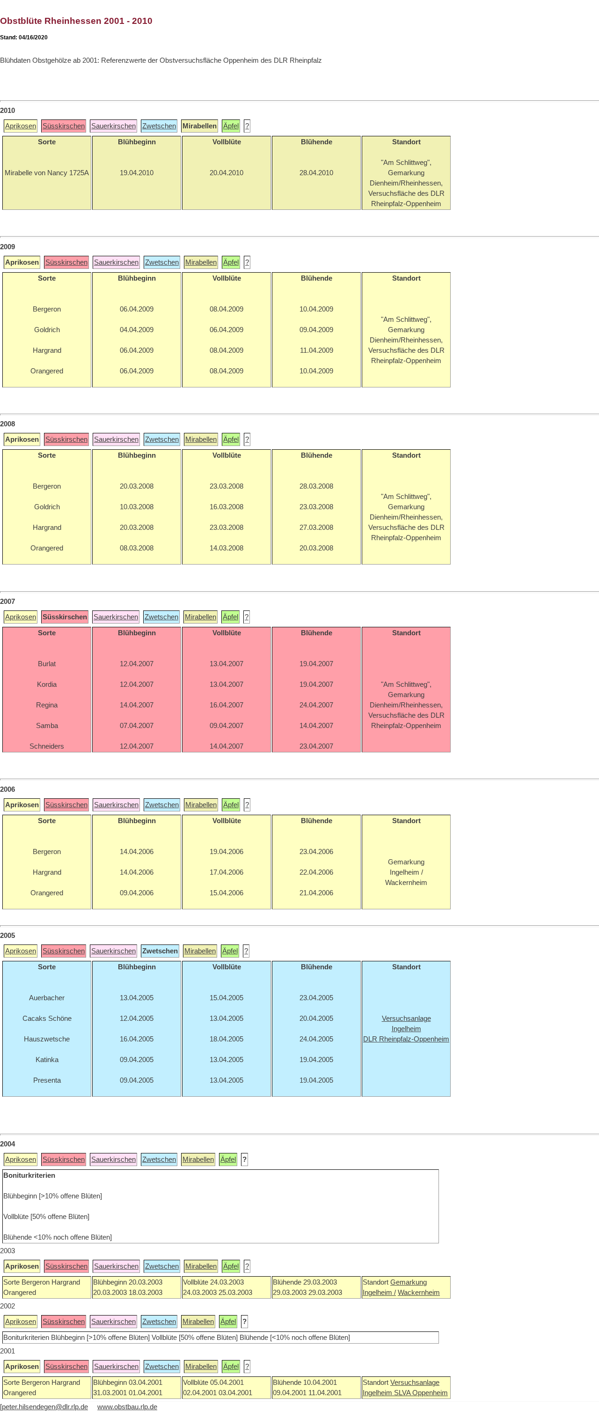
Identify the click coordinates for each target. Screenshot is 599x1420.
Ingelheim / (379, 1292)
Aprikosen (20, 126)
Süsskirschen (64, 126)
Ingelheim (378, 1393)
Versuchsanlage (414, 1382)
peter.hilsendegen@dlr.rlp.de (45, 1407)
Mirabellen (201, 262)
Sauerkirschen (113, 126)
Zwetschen (159, 126)
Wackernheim (419, 1292)
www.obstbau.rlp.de (127, 1407)
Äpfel (231, 126)
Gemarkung (408, 1282)
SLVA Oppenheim (421, 1393)
